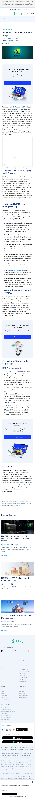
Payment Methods (5, 707)
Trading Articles (22, 679)
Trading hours (22, 664)
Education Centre (22, 681)
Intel (7, 388)
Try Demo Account (17, 437)
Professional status (23, 677)
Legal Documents (5, 719)
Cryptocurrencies (5, 697)
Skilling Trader (22, 689)
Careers (3, 662)
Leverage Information (23, 667)
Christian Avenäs (6, 544)
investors (13, 309)
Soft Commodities (5, 699)
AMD (7, 406)
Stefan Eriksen (6, 621)
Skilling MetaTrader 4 (23, 695)
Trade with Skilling (17, 83)
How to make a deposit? (6, 709)
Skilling (3, 18)
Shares (2, 691)
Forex (2, 689)
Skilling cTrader (22, 693)
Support (21, 9)
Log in (32, 13)
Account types (22, 660)
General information (5, 717)
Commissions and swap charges (26, 665)
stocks (25, 309)
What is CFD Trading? (23, 669)
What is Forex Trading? (24, 671)
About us (3, 660)
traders (21, 483)
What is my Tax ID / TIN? (6, 715)
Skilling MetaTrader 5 (23, 697)
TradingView (21, 691)
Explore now (17, 337)
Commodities (4, 695)
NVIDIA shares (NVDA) (18, 107)
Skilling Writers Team (8, 38)
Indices (2, 693)
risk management (15, 270)
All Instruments (22, 662)
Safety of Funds (4, 665)
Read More (4, 555)
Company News (4, 667)
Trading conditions (23, 675)
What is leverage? (22, 673)
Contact (3, 664)
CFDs (18, 505)
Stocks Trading (12, 18)
